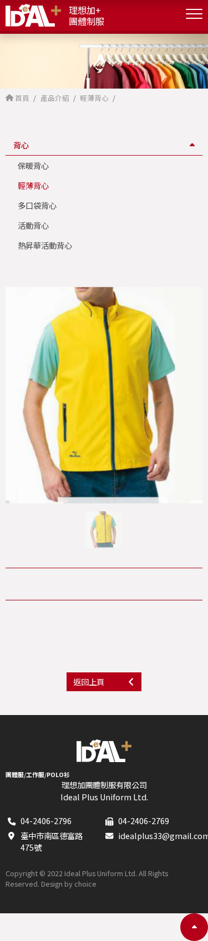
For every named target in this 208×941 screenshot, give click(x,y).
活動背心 (33, 225)
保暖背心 (33, 165)
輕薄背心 (33, 185)
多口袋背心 (37, 205)
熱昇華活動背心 (45, 245)
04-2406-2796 (46, 820)
